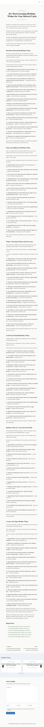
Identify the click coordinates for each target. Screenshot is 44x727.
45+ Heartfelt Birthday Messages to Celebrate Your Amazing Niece (13, 648)
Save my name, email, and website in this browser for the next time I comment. (20, 709)
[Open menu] (42, 2)
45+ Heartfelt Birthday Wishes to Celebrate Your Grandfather (31, 648)
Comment (9, 687)
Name (8, 705)
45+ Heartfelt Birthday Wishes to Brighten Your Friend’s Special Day (32, 664)
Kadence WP (33, 723)
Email (19, 705)
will (18, 19)
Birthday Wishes (11, 661)
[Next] (41, 666)
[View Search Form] (39, 2)
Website (30, 705)
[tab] (20, 673)
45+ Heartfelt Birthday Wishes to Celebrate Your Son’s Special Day (11, 664)
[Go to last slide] (3, 666)
